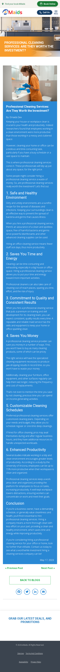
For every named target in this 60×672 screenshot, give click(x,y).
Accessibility (23, 662)
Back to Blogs (30, 580)
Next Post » (48, 568)
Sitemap (20, 653)
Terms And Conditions (34, 653)
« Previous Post (14, 568)
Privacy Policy (36, 662)
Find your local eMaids (15, 4)
